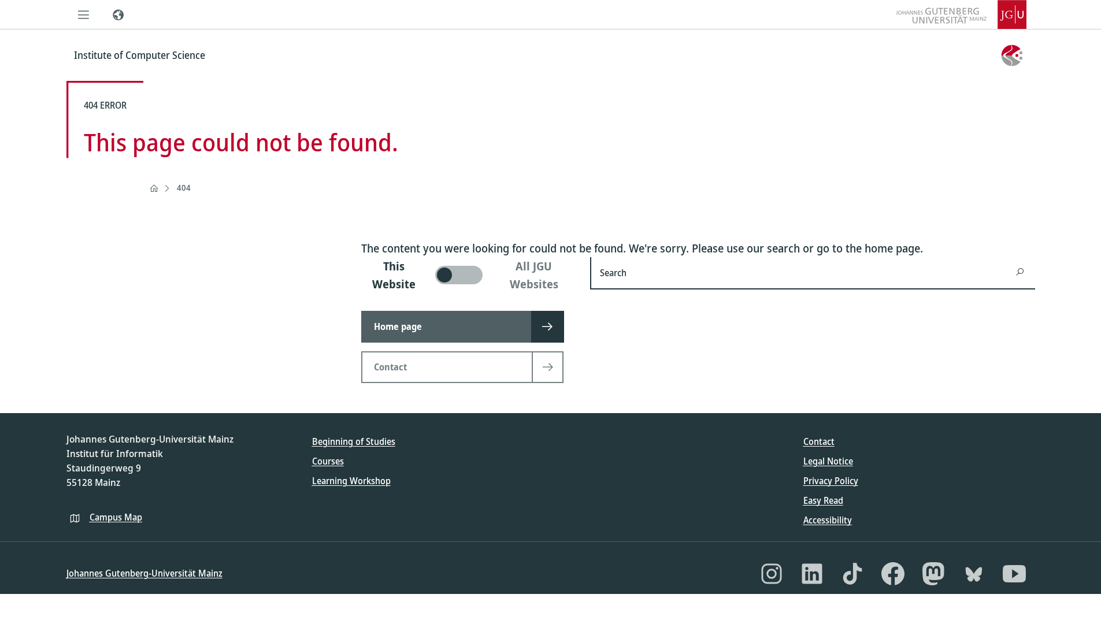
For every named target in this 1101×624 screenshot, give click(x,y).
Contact (819, 441)
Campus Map (116, 517)
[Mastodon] (933, 573)
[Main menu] (83, 14)
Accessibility (827, 520)
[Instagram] (771, 573)
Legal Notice (828, 461)
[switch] (469, 275)
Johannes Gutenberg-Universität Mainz (144, 573)
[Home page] (154, 188)
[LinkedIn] (812, 573)
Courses (328, 461)
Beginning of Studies (353, 441)
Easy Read (823, 500)
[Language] (118, 14)
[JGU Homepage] (961, 14)
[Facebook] (892, 573)
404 (184, 187)
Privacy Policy (830, 480)
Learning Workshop (351, 480)
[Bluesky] (973, 573)
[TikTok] (852, 573)
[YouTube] (1014, 573)
